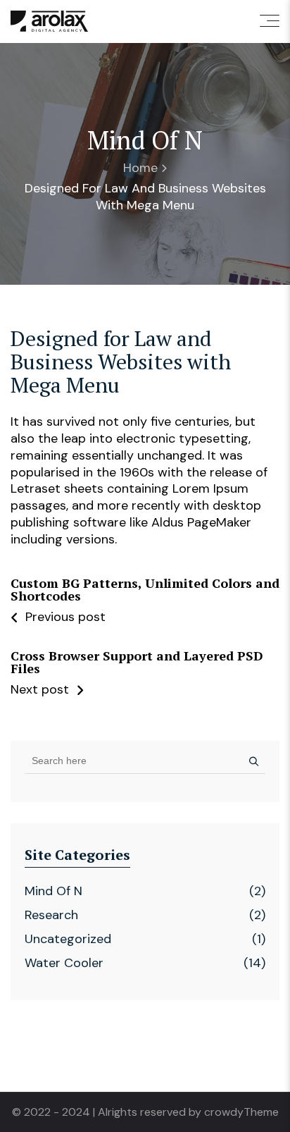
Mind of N (53, 890)
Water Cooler (64, 962)
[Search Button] (250, 760)
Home (140, 167)
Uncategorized (68, 938)
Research (51, 914)
